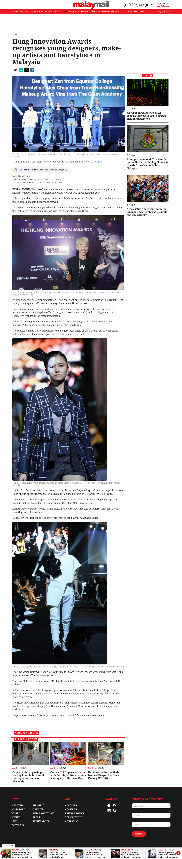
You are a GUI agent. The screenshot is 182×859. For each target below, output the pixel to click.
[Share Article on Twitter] (26, 71)
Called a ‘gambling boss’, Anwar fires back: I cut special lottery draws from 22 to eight (167, 854)
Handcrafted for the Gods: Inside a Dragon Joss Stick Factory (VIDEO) (104, 775)
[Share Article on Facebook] (32, 71)
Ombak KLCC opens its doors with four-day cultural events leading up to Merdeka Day (68, 775)
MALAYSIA (25, 12)
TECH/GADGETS (118, 12)
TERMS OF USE (73, 817)
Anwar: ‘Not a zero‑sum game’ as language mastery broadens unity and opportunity (147, 212)
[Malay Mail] (91, 8)
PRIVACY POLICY (74, 813)
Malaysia (16, 850)
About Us (163, 3)
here (99, 161)
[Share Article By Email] (15, 71)
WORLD (57, 12)
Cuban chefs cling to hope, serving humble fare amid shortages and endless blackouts (28, 777)
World (16, 813)
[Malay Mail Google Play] (114, 807)
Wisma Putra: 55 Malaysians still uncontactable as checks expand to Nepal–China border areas (58, 854)
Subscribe (139, 834)
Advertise (163, 6)
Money (16, 817)
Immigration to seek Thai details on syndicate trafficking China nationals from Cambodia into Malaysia (147, 164)
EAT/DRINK (74, 12)
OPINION (96, 12)
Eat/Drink (18, 825)
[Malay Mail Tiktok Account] (141, 5)
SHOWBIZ (85, 12)
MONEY (48, 12)
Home (16, 12)
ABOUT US (71, 809)
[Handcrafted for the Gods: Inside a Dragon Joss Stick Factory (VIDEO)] (106, 753)
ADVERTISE (71, 821)
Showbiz (38, 805)
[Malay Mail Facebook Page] (125, 5)
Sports (37, 817)
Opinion (38, 809)
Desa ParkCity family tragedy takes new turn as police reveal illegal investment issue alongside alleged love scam (22, 854)
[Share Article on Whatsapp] (21, 71)
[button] (66, 170)
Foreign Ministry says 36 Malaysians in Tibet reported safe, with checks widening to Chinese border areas (131, 854)
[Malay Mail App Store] (108, 807)
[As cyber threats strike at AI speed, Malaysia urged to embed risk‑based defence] (147, 92)
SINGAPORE (38, 12)
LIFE (65, 12)
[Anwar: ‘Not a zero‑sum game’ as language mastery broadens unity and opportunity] (147, 188)
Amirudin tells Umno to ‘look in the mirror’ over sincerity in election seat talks (95, 854)
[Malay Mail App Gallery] (109, 812)
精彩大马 (161, 12)
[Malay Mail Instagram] (136, 5)
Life (14, 34)
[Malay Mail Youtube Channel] (146, 5)
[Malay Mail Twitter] (131, 5)
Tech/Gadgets (42, 821)
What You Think (136, 12)
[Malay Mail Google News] (114, 812)
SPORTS (105, 12)
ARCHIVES (71, 805)
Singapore (18, 809)
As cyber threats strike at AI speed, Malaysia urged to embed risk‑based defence (146, 115)
